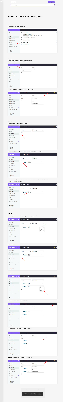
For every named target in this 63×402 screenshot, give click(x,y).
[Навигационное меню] (1, 1)
